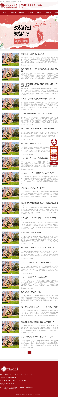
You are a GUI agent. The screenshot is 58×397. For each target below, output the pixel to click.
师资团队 (22, 12)
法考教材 (48, 12)
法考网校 (31, 12)
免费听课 (13, 12)
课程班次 (39, 12)
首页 (4, 12)
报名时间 (54, 149)
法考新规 (54, 152)
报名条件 (54, 147)
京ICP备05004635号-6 (36, 394)
